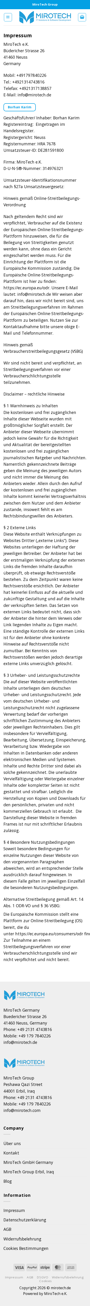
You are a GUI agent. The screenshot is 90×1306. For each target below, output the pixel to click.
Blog (7, 1181)
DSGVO (42, 1277)
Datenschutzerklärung (24, 1220)
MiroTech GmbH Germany (28, 1162)
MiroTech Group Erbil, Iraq (28, 1171)
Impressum (14, 1210)
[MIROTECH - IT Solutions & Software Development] (45, 17)
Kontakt (11, 1153)
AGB (7, 1229)
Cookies (45, 1281)
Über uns (12, 1143)
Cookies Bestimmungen (25, 1248)
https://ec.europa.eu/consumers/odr (49, 933)
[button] (8, 17)
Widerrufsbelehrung (22, 1239)
